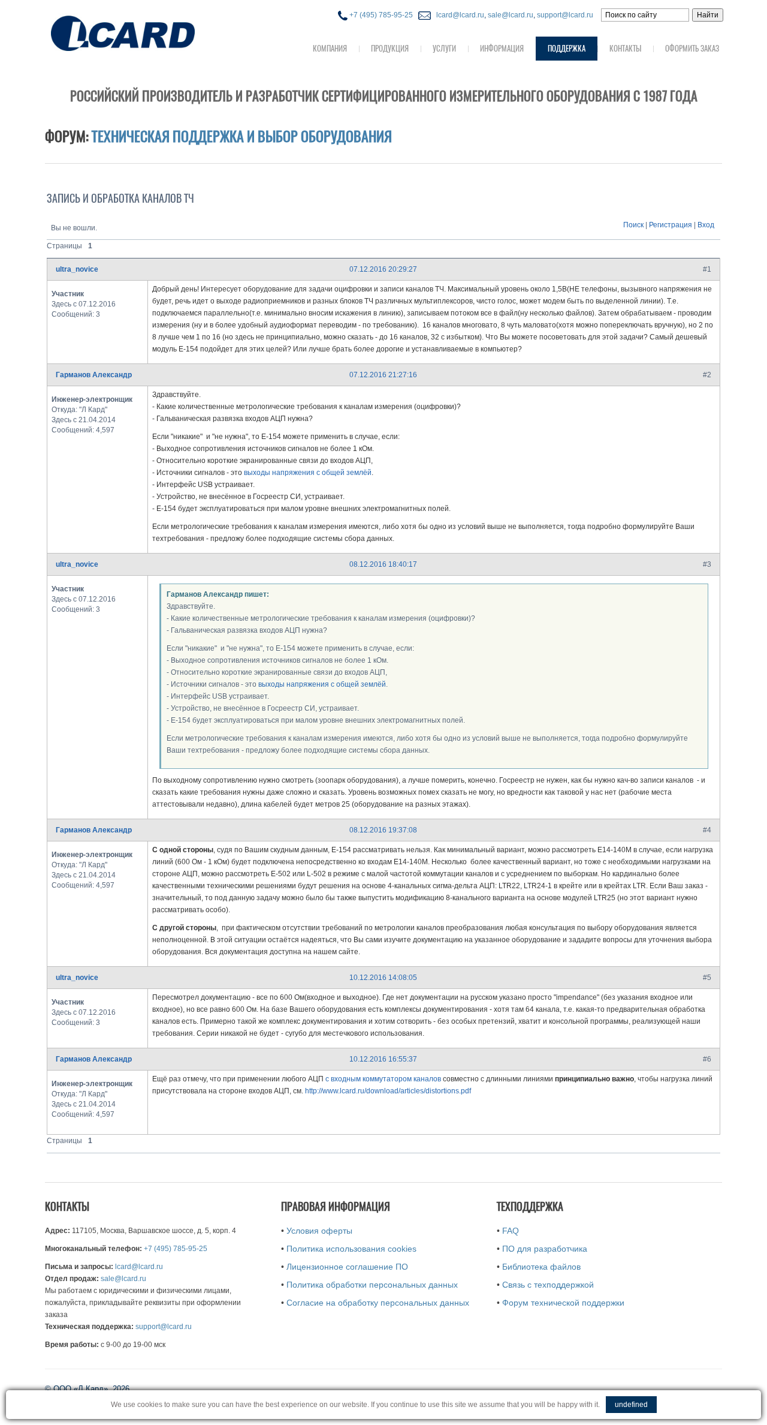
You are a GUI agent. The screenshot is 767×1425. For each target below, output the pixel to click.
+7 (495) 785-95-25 (380, 15)
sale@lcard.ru (510, 15)
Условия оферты (319, 1230)
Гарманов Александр (94, 375)
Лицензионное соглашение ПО (347, 1266)
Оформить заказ (692, 48)
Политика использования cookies (351, 1248)
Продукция (390, 48)
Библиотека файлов (541, 1266)
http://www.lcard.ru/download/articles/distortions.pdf (388, 1091)
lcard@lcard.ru (458, 15)
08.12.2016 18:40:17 (383, 564)
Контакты (625, 48)
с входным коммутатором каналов (383, 1079)
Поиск (633, 225)
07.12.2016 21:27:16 (383, 375)
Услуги (444, 48)
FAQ (510, 1230)
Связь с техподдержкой (548, 1284)
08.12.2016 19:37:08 (383, 830)
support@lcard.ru (565, 15)
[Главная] (147, 32)
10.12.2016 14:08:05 (383, 977)
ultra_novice (77, 269)
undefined (631, 1404)
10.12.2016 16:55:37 (383, 1059)
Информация (502, 48)
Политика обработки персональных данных (372, 1284)
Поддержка (566, 48)
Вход (705, 225)
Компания (330, 48)
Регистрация (670, 225)
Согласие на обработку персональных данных (377, 1302)
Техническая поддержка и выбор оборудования (242, 136)
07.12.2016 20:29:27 (383, 269)
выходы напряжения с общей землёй (308, 472)
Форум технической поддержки (563, 1302)
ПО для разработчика (544, 1248)
